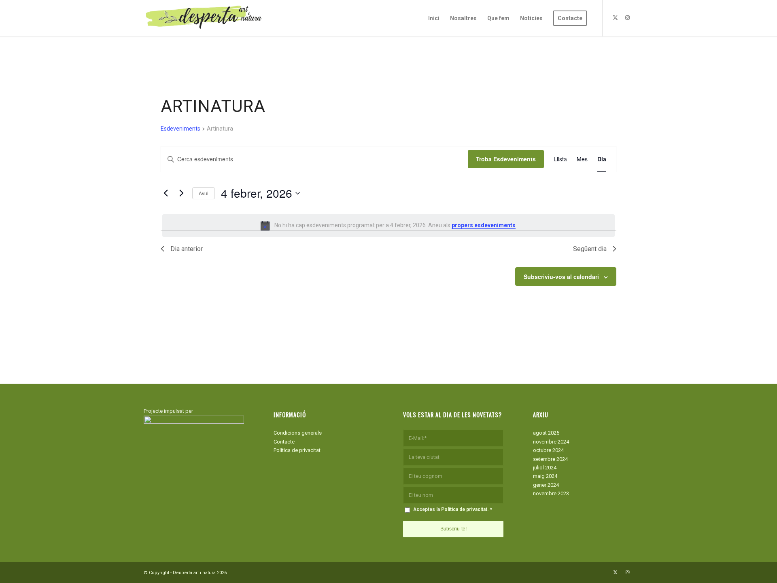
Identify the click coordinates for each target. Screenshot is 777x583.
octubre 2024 (548, 450)
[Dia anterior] (165, 193)
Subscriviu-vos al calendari (561, 276)
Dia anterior (186, 249)
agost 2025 (546, 433)
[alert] (388, 225)
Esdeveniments (180, 128)
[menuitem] (434, 18)
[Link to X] (615, 18)
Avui (203, 193)
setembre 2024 (550, 459)
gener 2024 (546, 485)
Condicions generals (298, 433)
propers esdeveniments (484, 225)
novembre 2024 (551, 442)
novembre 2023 (551, 493)
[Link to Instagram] (627, 18)
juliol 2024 (544, 468)
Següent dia (590, 249)
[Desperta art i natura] (204, 18)
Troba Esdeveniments (506, 159)
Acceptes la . (452, 509)
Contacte (284, 442)
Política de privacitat (297, 450)
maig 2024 (545, 476)
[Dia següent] (181, 193)
